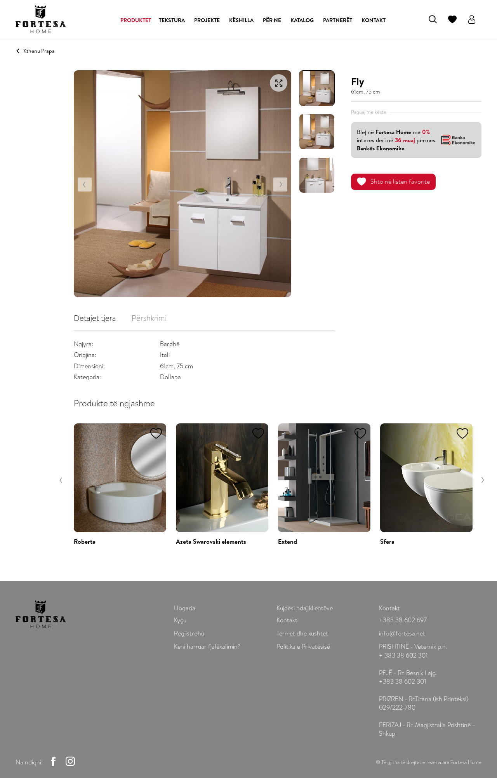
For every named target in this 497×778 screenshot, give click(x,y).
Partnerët (337, 20)
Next (280, 184)
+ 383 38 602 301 (403, 655)
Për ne (272, 20)
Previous (61, 480)
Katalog (302, 20)
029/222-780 (397, 707)
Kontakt (373, 20)
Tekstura (172, 20)
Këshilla (241, 20)
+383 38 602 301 (402, 681)
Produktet (135, 20)
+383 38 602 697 (403, 620)
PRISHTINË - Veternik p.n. (413, 646)
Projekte (207, 20)
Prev (85, 184)
